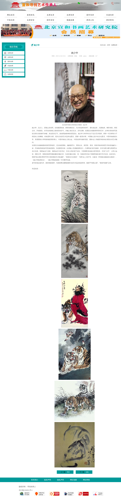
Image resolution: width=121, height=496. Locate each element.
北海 (87, 472)
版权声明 (47, 480)
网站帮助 (86, 480)
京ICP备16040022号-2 (26, 490)
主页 (108, 45)
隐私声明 (60, 480)
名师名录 (114, 45)
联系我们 (34, 480)
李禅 (68, 472)
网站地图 (73, 480)
